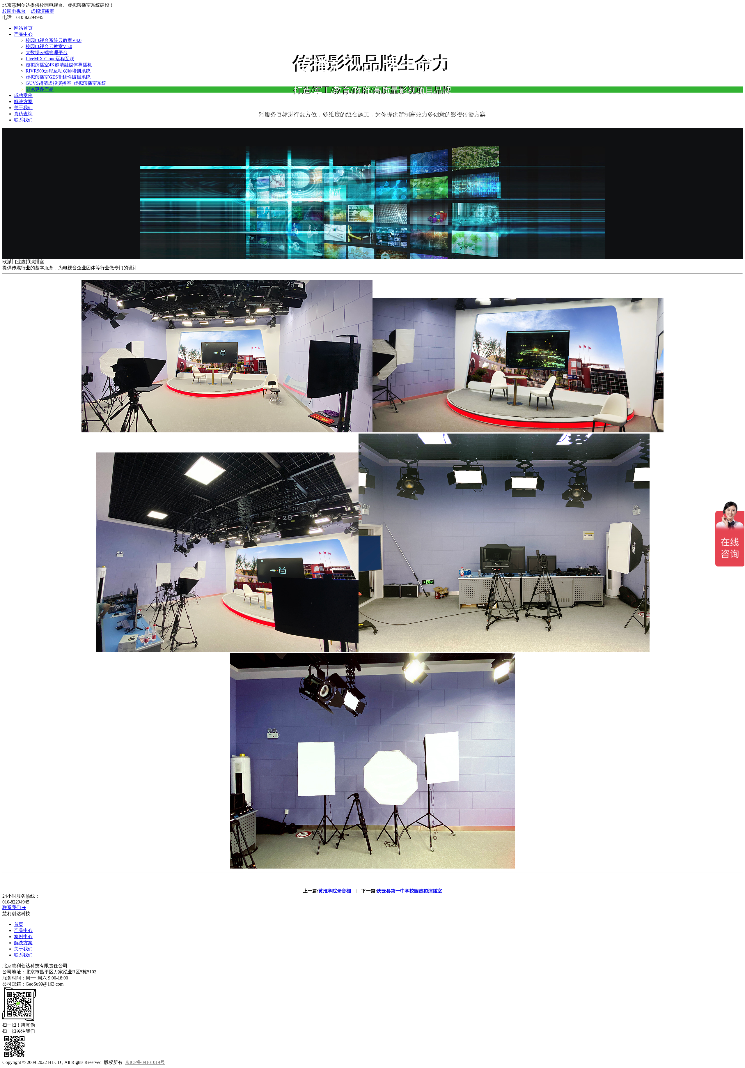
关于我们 (23, 107)
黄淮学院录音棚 (334, 890)
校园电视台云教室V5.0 (49, 46)
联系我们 (23, 119)
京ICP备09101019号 (145, 1062)
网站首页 (23, 28)
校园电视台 (14, 11)
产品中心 (23, 34)
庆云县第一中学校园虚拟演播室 (409, 890)
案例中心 (23, 936)
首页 (18, 924)
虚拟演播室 (42, 11)
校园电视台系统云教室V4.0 (53, 40)
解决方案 (23, 101)
